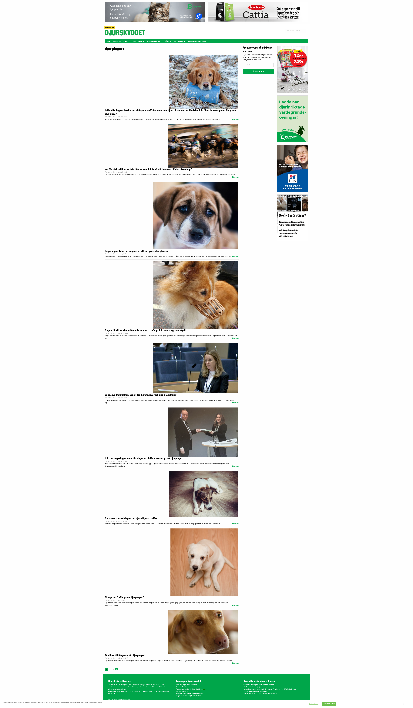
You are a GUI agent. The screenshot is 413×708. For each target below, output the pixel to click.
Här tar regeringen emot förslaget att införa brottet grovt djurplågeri (144, 458)
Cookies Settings (314, 704)
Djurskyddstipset (154, 41)
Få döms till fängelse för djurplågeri (125, 655)
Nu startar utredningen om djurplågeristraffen (131, 518)
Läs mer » (235, 119)
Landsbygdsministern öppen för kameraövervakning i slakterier (140, 395)
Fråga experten (138, 41)
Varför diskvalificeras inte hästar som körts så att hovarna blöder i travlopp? (148, 169)
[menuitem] (108, 41)
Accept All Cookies (329, 704)
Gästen (168, 41)
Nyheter (116, 41)
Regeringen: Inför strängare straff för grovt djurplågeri (136, 251)
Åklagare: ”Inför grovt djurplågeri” (124, 597)
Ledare (125, 41)
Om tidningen (179, 41)
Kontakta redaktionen (197, 41)
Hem (108, 41)
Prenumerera (258, 71)
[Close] (403, 704)
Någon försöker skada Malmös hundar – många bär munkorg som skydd (145, 330)
